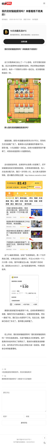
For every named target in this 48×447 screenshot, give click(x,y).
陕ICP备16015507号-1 (24, 439)
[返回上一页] (45, 438)
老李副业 (5, 19)
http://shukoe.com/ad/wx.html (35, 175)
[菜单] (44, 3)
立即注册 (24, 41)
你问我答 (35, 19)
